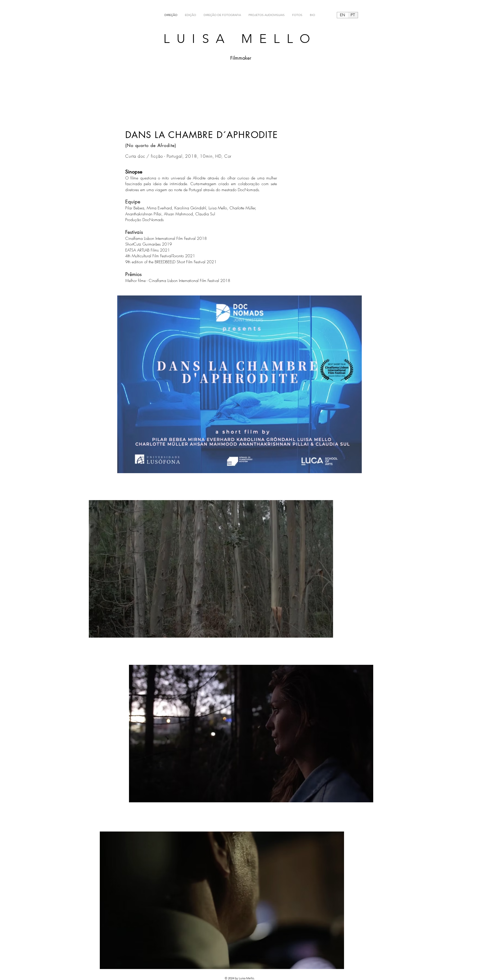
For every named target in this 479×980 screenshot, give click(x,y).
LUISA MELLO (240, 38)
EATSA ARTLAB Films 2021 (147, 250)
